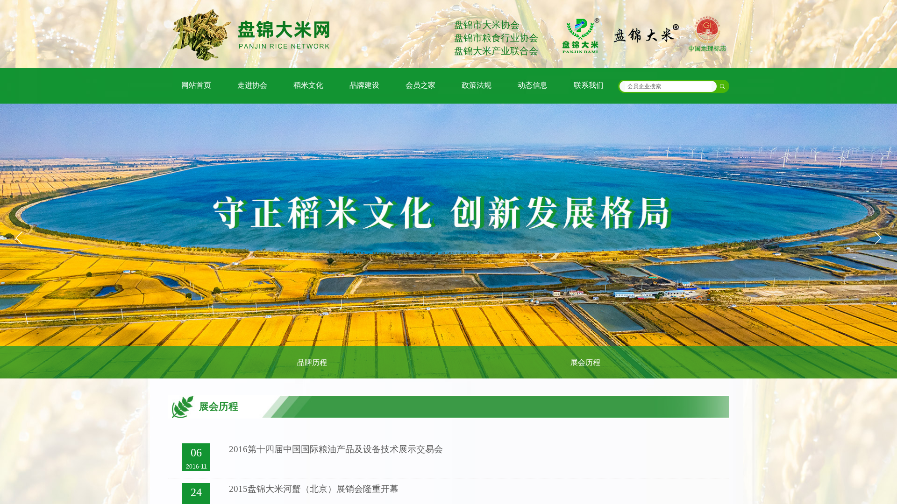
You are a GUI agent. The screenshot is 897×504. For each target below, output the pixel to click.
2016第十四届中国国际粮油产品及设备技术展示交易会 (336, 449)
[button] (877, 238)
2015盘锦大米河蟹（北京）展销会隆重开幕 (314, 489)
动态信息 (533, 85)
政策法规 (476, 85)
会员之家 (420, 85)
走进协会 (252, 85)
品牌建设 (364, 85)
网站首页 (196, 85)
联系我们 (589, 85)
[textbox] (668, 86)
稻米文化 (308, 85)
